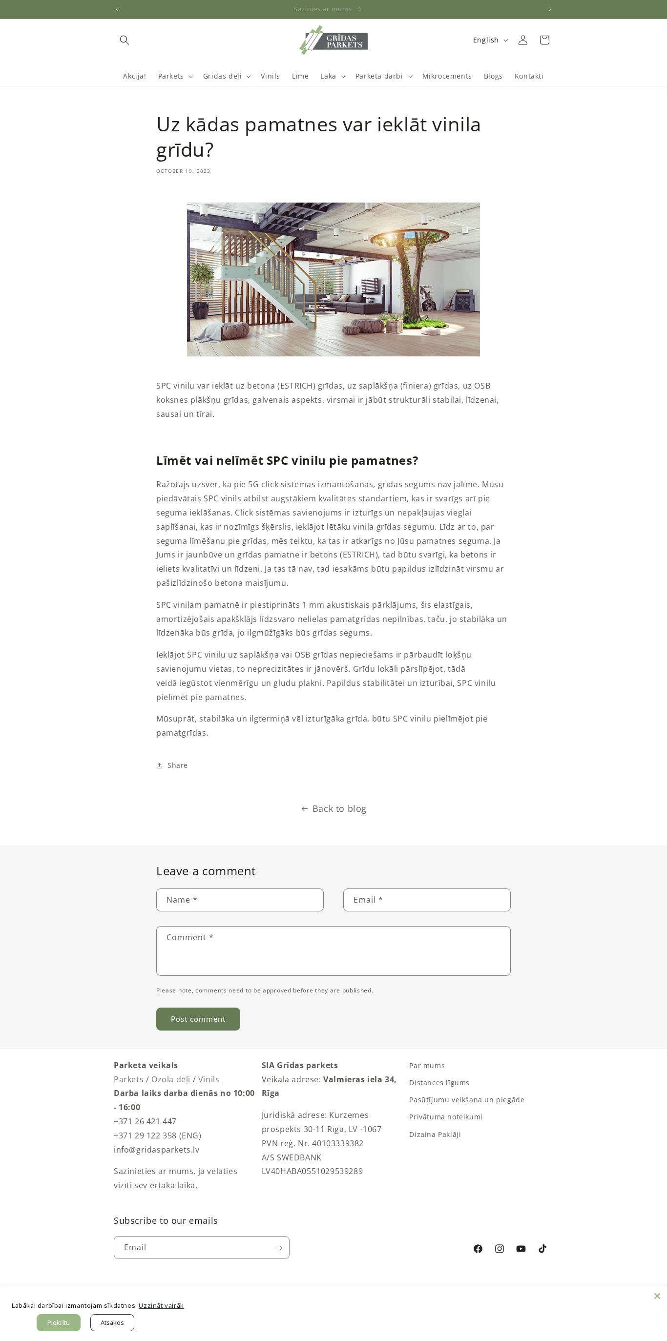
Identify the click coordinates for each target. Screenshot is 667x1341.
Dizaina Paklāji (435, 1134)
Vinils (209, 1079)
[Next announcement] (550, 9)
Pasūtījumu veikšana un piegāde (466, 1099)
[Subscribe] (278, 1248)
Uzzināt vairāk (161, 1305)
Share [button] (177, 765)
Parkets (130, 1079)
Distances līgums (439, 1082)
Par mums (427, 1065)
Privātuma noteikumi (445, 1117)
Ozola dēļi (172, 1079)
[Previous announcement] (117, 9)
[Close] (657, 1296)
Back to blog (340, 808)
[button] (124, 40)
